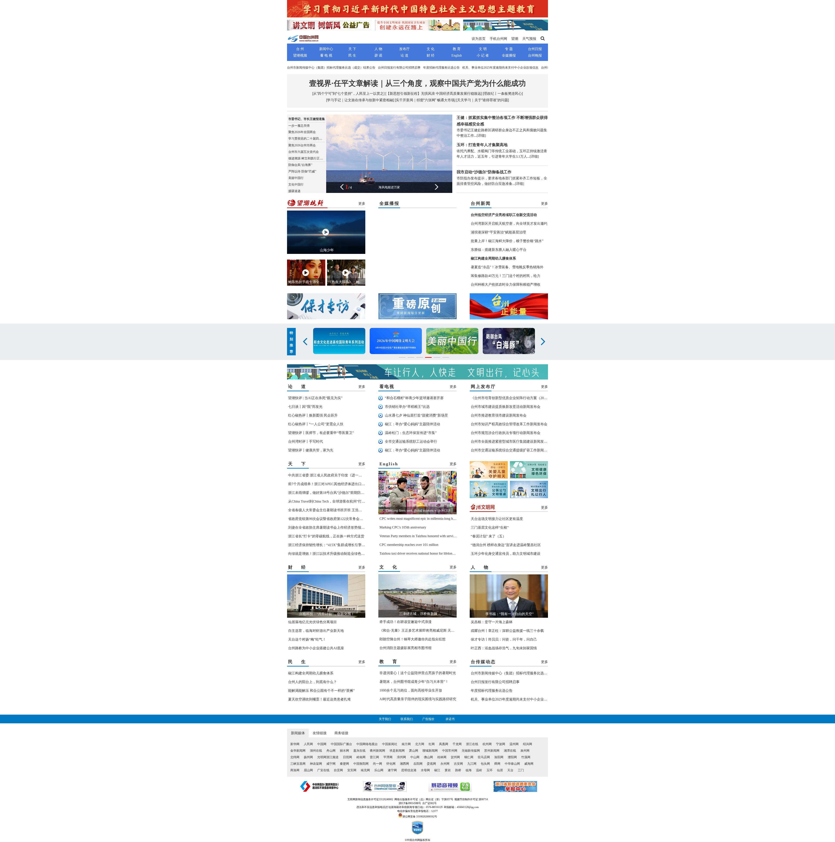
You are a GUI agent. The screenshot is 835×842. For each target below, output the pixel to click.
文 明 (483, 49)
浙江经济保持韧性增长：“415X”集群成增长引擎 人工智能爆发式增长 (341, 545)
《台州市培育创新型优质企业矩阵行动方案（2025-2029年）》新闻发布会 (527, 398)
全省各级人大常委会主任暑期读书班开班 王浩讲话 (327, 510)
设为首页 (479, 38)
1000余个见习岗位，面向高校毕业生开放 (410, 690)
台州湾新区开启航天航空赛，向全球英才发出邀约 (509, 223)
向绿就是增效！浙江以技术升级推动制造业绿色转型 (328, 553)
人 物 (378, 49)
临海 (469, 770)
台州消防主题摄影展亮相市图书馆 (405, 648)
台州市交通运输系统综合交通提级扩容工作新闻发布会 (512, 450)
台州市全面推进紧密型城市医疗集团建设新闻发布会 (511, 441)
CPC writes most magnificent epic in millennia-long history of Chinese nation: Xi (435, 518)
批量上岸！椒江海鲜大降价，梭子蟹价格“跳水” (507, 241)
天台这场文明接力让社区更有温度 (497, 519)
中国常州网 (449, 750)
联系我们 (407, 719)
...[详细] (480, 135)
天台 (510, 770)
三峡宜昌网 (298, 763)
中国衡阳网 (361, 763)
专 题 (509, 49)
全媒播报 (509, 55)
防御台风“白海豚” (300, 165)
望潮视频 (300, 55)
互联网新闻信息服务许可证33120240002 (370, 799)
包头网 (485, 763)
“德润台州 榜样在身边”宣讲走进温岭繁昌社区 (506, 545)
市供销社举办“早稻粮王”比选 (407, 406)
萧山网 (413, 750)
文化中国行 (296, 184)
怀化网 (391, 763)
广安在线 (323, 770)
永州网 (444, 763)
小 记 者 (483, 55)
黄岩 (448, 770)
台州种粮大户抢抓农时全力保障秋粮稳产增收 (505, 284)
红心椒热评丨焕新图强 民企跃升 (313, 415)
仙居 (500, 770)
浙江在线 (472, 744)
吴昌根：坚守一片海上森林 (492, 622)
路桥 (458, 770)
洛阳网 (498, 757)
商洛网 (294, 770)
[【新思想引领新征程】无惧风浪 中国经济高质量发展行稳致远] (433, 93)
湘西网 (404, 763)
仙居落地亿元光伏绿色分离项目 (312, 622)
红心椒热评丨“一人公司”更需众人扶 (315, 424)
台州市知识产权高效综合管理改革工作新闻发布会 (509, 424)
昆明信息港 (408, 770)
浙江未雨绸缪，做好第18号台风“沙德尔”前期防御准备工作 (333, 492)
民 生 (352, 55)
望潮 (514, 38)
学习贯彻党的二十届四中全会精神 (311, 138)
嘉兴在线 (359, 750)
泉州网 (524, 750)
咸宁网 (331, 763)
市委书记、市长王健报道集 (306, 119)
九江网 (471, 763)
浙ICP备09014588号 (410, 803)
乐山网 (378, 770)
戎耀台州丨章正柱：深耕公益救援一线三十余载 (507, 631)
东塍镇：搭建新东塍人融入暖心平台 (498, 249)
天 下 (352, 49)
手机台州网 (498, 38)
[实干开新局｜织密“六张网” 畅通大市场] (425, 100)
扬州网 (308, 757)
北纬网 (294, 757)
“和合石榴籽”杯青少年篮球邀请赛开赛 (414, 398)
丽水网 (344, 750)
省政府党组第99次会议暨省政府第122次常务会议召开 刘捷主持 (336, 519)
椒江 (437, 770)
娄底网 (431, 763)
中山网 (414, 757)
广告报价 (428, 719)
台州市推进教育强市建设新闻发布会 (498, 415)
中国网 (321, 744)
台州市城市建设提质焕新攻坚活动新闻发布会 (505, 406)
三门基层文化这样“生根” (490, 527)
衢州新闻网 (377, 750)
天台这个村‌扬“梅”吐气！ (307, 639)
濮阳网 (512, 757)
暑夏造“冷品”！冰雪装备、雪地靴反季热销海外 (507, 267)
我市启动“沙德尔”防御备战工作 (484, 172)
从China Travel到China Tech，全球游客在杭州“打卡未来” (331, 501)
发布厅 (404, 49)
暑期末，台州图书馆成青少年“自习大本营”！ (414, 681)
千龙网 (457, 744)
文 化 (430, 49)
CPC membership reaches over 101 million (408, 545)
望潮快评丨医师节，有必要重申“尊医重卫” (321, 433)
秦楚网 (344, 763)
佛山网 (428, 757)
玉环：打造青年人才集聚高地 (482, 145)
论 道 (404, 55)
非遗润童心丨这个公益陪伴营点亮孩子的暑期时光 (417, 673)
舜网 (497, 763)
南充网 (365, 770)
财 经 (430, 55)
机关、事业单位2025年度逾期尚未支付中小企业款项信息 (500, 67)
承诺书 (450, 719)
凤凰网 (443, 744)
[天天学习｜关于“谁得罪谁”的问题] (482, 100)
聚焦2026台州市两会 (302, 145)
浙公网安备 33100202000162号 (419, 816)
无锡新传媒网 (471, 750)
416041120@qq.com (468, 807)
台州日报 (535, 49)
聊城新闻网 (430, 750)
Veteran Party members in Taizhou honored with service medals (423, 536)
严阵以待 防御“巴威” (302, 171)
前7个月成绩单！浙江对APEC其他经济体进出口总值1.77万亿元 (336, 484)
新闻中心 (326, 49)
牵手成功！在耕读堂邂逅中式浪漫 (405, 622)
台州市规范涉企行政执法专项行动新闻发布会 (505, 433)
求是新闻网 (397, 750)
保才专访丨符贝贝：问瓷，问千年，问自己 (504, 639)
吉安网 (458, 763)
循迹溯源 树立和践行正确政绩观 (310, 158)
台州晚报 (535, 55)
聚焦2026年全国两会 (302, 132)
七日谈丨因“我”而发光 (305, 406)
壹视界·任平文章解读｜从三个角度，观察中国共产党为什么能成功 (417, 83)
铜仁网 (468, 757)
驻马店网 (484, 757)
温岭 (479, 770)
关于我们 (385, 719)
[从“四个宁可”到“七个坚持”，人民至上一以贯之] (348, 93)
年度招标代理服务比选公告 (441, 67)
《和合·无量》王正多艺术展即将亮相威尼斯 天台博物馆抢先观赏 (429, 630)
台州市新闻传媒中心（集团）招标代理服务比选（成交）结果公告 (331, 67)
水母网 (425, 770)
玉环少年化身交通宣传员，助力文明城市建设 (505, 553)
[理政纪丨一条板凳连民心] (503, 93)
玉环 (489, 770)
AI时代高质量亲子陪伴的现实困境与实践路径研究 (417, 699)
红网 (432, 744)
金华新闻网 (298, 750)
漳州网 (401, 757)
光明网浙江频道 (328, 757)
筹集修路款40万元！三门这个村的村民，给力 (505, 276)
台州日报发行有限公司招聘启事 (399, 67)
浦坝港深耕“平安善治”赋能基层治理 (498, 232)
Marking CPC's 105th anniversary (402, 527)
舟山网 (331, 750)
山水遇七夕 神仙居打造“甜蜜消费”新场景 (416, 415)
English (456, 55)
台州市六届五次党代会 (303, 152)
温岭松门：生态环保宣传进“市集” (411, 433)
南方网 (406, 744)
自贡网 (338, 770)
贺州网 (455, 757)
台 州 (300, 49)
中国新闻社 (389, 744)
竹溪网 (525, 757)
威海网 (528, 763)
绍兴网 (527, 744)
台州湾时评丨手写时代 (305, 441)
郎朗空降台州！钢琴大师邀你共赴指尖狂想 (412, 639)
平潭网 (387, 757)
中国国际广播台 (341, 744)
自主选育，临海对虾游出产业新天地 (316, 631)
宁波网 (500, 744)
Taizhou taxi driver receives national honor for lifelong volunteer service (428, 553)
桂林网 (441, 757)
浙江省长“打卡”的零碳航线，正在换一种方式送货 (326, 536)
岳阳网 (418, 763)
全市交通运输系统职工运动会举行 (411, 441)
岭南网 (361, 757)
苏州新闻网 (491, 750)
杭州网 (487, 744)
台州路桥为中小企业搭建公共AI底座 (316, 648)
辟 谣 (378, 55)
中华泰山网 (512, 763)
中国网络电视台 (367, 744)
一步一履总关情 (299, 125)
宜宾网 (351, 770)
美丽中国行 (296, 178)
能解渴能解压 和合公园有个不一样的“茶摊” (321, 690)
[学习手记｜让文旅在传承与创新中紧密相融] (360, 100)
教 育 (457, 49)
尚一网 (377, 763)
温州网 (514, 744)
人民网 (308, 744)
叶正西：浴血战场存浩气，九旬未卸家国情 (504, 648)
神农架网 (316, 763)
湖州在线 (316, 750)
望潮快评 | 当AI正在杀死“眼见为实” (315, 398)
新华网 (294, 744)
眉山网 (308, 770)
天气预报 (529, 38)
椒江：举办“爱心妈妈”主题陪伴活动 (412, 424)
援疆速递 (294, 191)
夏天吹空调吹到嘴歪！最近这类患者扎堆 (319, 699)
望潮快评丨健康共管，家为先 (310, 450)
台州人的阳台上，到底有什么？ (312, 682)
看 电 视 (326, 55)
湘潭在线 (510, 750)
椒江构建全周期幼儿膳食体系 (310, 673)
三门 (521, 770)
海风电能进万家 (389, 187)
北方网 (419, 744)
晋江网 (374, 757)
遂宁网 (392, 770)
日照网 (347, 757)
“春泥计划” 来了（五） (488, 536)
